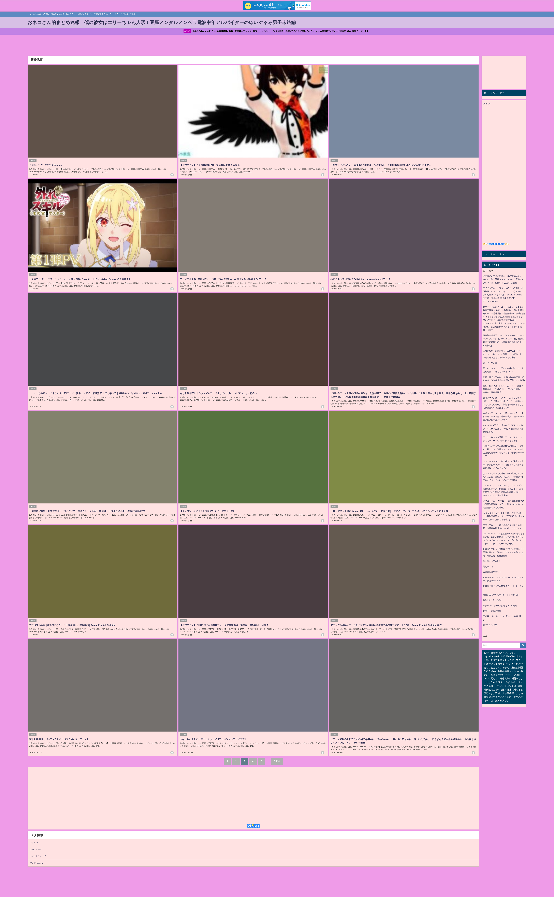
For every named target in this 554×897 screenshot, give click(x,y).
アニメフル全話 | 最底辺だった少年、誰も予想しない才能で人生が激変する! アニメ (223, 279)
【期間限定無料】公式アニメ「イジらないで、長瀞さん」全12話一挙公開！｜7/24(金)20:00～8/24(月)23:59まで (87, 511)
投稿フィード (36, 849)
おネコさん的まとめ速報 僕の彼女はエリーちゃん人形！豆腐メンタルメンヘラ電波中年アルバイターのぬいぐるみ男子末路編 (503, 279)
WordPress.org (36, 863)
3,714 (277, 761)
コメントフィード (38, 856)
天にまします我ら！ (492, 572)
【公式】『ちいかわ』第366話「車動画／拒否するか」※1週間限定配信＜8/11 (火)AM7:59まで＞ (381, 165)
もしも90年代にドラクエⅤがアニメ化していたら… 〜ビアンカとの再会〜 (218, 393)
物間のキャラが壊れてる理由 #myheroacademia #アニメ (360, 279)
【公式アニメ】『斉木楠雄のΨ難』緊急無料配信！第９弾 (209, 165)
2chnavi (487, 103)
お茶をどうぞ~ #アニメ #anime (45, 165)
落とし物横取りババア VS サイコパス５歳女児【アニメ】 (59, 739)
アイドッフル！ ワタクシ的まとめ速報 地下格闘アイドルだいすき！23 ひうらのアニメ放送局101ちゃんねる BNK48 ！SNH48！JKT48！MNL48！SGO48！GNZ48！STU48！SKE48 (503, 294)
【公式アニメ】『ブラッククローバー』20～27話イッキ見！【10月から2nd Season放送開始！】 (80, 279)
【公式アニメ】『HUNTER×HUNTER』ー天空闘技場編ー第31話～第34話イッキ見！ (224, 625)
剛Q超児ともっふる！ (493, 600)
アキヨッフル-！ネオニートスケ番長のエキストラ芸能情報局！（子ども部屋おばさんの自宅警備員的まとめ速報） (503, 504)
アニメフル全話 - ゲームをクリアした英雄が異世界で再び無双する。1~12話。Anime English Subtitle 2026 (386, 625)
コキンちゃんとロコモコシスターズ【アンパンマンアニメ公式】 (213, 739)
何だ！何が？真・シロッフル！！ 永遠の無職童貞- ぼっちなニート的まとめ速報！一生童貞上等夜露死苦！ (503, 389)
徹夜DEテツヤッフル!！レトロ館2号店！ (501, 595)
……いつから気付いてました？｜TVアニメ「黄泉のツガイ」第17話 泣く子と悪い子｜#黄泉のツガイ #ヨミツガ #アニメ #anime (95, 393)
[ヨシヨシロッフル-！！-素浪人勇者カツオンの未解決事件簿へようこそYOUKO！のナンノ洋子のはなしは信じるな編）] (504, 516)
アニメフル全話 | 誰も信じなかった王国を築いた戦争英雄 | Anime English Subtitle (72, 625)
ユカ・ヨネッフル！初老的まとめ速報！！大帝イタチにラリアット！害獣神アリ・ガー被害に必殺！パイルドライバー (503, 464)
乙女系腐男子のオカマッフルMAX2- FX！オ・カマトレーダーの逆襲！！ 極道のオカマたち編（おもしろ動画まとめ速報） (503, 354)
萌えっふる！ (489, 566)
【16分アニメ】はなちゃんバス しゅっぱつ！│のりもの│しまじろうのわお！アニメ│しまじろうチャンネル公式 (389, 511)
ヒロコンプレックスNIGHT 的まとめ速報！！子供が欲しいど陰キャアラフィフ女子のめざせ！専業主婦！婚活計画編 (503, 552)
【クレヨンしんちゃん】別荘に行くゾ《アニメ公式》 (207, 511)
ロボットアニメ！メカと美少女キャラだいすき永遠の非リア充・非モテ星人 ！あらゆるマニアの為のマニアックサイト (503, 416)
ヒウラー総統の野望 (492, 611)
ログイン (34, 843)
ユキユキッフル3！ (491, 561)
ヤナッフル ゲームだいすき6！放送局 (500, 606)
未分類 (33, 160)
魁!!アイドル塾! (490, 625)
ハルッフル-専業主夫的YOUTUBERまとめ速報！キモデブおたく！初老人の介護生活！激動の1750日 (503, 428)
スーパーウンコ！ (491, 363)
